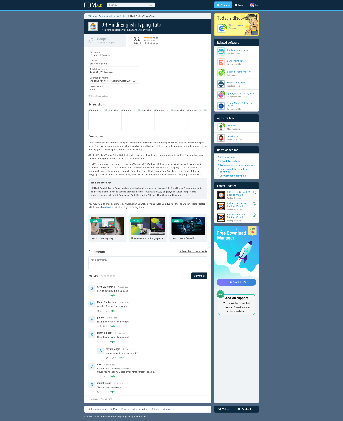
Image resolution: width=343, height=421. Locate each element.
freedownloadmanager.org (113, 416)
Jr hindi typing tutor (230, 161)
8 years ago (125, 302)
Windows (92, 16)
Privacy (125, 409)
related (107, 207)
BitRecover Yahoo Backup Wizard (236, 204)
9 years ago (120, 333)
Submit (155, 409)
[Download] (254, 192)
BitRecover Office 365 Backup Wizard (238, 193)
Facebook (246, 409)
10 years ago (109, 364)
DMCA (113, 409)
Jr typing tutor (227, 157)
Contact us (168, 409)
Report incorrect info (99, 96)
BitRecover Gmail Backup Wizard (236, 216)
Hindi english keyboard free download (234, 170)
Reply (112, 295)
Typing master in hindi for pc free (237, 165)
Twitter (226, 409)
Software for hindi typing (233, 175)
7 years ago (123, 287)
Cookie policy (140, 409)
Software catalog (97, 409)
